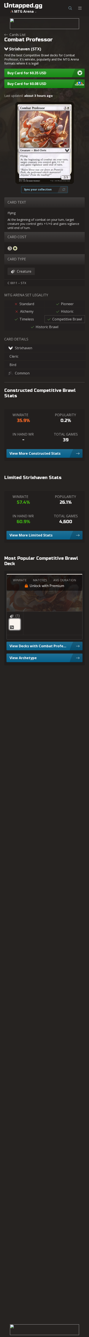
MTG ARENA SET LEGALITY (26, 295)
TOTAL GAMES (66, 434)
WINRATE (20, 415)
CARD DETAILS (16, 339)
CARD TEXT (17, 202)
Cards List (17, 34)
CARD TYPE (17, 259)
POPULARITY (65, 415)
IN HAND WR (23, 434)
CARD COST (17, 237)
